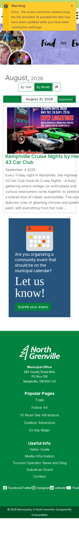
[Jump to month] (57, 87)
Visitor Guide (39, 449)
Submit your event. (33, 307)
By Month (43, 87)
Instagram (43, 488)
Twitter (27, 488)
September (66, 99)
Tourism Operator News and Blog (40, 463)
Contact (39, 476)
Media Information (39, 456)
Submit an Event (39, 469)
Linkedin (60, 488)
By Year (26, 87)
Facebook (15, 488)
